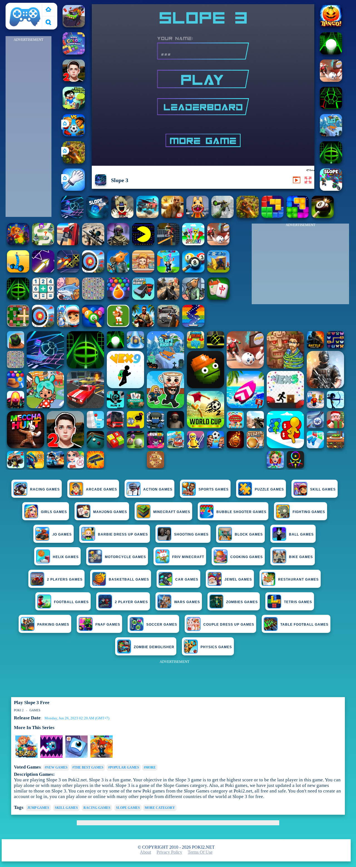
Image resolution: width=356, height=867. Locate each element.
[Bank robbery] (193, 298)
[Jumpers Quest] (76, 757)
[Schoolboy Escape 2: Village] (74, 80)
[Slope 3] (72, 216)
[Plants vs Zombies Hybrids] (168, 325)
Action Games (157, 489)
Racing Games (45, 489)
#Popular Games (123, 767)
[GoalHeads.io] (74, 134)
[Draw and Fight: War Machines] (18, 271)
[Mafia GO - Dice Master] (18, 243)
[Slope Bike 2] (331, 189)
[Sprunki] (193, 243)
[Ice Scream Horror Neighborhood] (122, 216)
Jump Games (38, 807)
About (145, 852)
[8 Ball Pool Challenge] (323, 216)
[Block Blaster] (272, 216)
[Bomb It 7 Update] (18, 325)
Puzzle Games (269, 489)
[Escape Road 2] (143, 298)
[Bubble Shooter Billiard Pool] (93, 325)
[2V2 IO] (218, 271)
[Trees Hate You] (74, 107)
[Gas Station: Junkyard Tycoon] (68, 243)
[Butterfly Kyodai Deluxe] (93, 298)
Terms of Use (200, 852)
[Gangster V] (172, 216)
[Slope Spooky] (331, 25)
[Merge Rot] (68, 298)
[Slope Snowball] (331, 80)
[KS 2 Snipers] (222, 216)
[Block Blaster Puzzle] (297, 216)
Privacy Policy (169, 852)
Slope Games (128, 807)
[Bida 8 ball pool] (193, 271)
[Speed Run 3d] (68, 271)
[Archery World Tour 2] (93, 271)
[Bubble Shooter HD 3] (118, 298)
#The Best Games (87, 767)
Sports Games (214, 489)
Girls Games (54, 512)
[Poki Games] (48, 10)
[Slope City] (331, 53)
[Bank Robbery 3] (118, 271)
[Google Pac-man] (143, 243)
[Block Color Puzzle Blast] (74, 53)
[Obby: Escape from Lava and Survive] (101, 757)
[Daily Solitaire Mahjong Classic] (218, 298)
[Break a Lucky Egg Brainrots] (26, 757)
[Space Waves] (43, 271)
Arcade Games (101, 489)
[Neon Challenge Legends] (51, 757)
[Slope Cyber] (331, 107)
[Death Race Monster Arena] (74, 25)
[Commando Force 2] (168, 298)
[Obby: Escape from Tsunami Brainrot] (168, 271)
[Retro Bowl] (118, 325)
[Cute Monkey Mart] (143, 271)
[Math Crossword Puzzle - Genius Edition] (43, 298)
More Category (160, 807)
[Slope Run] (97, 216)
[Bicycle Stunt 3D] (168, 243)
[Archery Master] (43, 325)
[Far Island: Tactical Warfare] (143, 325)
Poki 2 (14, 6)
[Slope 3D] (331, 162)
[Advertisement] (28, 126)
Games (34, 710)
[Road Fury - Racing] (147, 216)
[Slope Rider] (331, 134)
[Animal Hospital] (197, 216)
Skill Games (323, 489)
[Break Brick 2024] (193, 325)
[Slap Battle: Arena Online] (74, 189)
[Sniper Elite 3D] (93, 243)
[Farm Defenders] (74, 162)
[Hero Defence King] (43, 243)
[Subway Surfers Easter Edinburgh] (68, 325)
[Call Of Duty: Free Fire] (118, 243)
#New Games (56, 767)
